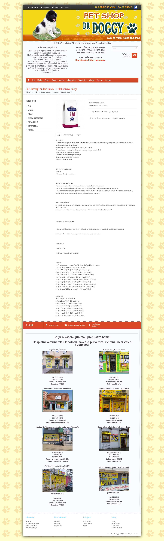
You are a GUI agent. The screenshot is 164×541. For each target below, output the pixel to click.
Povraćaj (57, 523)
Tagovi (78, 135)
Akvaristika (71, 80)
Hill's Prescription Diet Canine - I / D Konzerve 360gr (56, 92)
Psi (33, 80)
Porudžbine (116, 523)
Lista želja (115, 525)
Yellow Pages (87, 523)
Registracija (81, 60)
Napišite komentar (119, 118)
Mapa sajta (58, 525)
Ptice (47, 80)
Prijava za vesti (117, 528)
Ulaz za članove (97, 60)
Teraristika (82, 80)
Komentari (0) (68, 135)
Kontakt (100, 80)
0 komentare (106, 118)
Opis (58, 135)
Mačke (39, 80)
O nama (108, 80)
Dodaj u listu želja (101, 112)
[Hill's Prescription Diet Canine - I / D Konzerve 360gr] (70, 114)
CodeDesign (134, 534)
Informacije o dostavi (32, 523)
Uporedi (115, 112)
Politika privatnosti (31, 525)
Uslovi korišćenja (31, 528)
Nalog (114, 521)
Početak (28, 92)
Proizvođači (87, 521)
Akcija (91, 80)
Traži (35, 92)
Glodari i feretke (58, 80)
